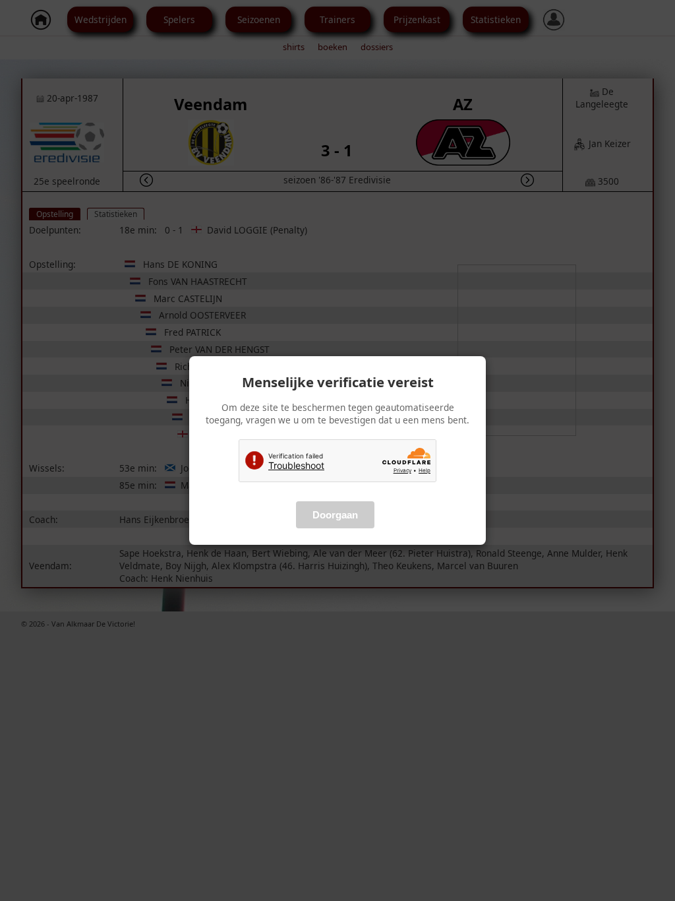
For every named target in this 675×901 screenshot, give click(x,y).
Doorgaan (335, 514)
